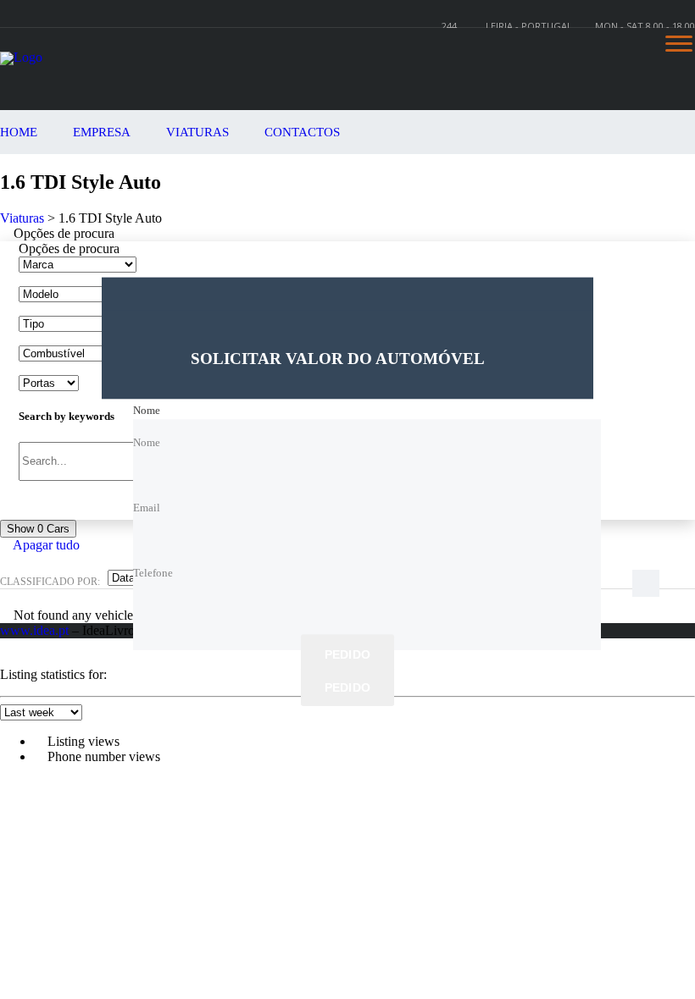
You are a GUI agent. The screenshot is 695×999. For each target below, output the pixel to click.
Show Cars (38, 528)
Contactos (302, 132)
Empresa (102, 132)
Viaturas (197, 132)
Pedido (348, 655)
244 (449, 25)
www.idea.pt (34, 630)
